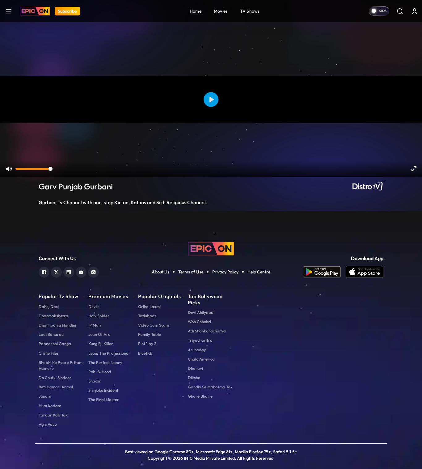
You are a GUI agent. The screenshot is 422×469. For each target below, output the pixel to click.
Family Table (149, 334)
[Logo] (35, 11)
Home (195, 11)
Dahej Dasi (49, 306)
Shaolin (94, 380)
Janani (45, 396)
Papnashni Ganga (55, 343)
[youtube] (81, 271)
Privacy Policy (225, 272)
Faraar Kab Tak (53, 414)
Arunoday (197, 349)
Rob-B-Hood (99, 371)
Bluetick (145, 353)
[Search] (400, 11)
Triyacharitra (200, 340)
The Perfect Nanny (105, 362)
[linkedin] (68, 271)
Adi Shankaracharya (207, 330)
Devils (93, 306)
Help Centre (258, 272)
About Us (160, 272)
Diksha (194, 377)
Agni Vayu (48, 424)
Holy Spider (98, 315)
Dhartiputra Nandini (57, 325)
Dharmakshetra (53, 315)
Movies (221, 11)
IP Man (94, 325)
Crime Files (49, 353)
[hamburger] (8, 11)
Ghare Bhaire (200, 396)
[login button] (414, 11)
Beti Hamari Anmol (56, 386)
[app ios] (364, 272)
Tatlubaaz (147, 315)
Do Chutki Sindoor (55, 377)
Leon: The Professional (108, 353)
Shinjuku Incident (103, 390)
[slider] (34, 169)
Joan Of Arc (99, 334)
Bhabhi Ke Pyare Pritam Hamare (60, 365)
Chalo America (201, 359)
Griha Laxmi (149, 306)
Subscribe (67, 11)
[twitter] (56, 271)
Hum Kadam (50, 405)
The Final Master (103, 399)
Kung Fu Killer (100, 343)
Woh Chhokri (199, 321)
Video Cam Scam (153, 325)
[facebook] (44, 271)
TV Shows (250, 11)
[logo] (211, 248)
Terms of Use (190, 272)
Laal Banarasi (51, 334)
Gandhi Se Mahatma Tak (210, 386)
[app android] (324, 272)
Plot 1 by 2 (147, 343)
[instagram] (93, 271)
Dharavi (195, 368)
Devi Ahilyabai (201, 312)
